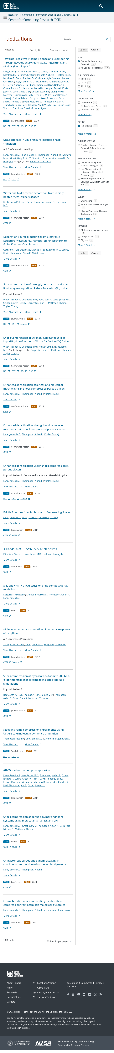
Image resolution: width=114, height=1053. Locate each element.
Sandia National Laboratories (20, 1018)
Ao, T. (28, 158)
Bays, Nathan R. (23, 81)
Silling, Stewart (29, 517)
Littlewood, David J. (48, 517)
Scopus (23, 324)
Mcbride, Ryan (38, 108)
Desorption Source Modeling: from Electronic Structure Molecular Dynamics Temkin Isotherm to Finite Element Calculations (35, 240)
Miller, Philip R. (36, 94)
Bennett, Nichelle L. (46, 74)
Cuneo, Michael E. (50, 71)
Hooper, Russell (53, 88)
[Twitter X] (96, 994)
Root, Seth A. (45, 299)
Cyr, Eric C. (8, 81)
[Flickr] (85, 994)
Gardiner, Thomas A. (36, 84)
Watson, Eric (9, 108)
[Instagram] (74, 994)
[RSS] (102, 994)
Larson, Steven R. (40, 91)
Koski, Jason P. (29, 154)
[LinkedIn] (90, 994)
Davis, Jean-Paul (11, 775)
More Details (32, 114)
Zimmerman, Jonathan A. (57, 738)
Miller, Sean (51, 94)
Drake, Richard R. (42, 81)
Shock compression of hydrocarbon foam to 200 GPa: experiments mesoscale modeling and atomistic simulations (36, 679)
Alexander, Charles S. (57, 782)
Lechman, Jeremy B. (53, 554)
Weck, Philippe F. (12, 299)
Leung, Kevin (57, 91)
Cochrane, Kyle (43, 78)
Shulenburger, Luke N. (15, 302)
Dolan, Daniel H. (36, 785)
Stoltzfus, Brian (40, 158)
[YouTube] (79, 994)
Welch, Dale (50, 104)
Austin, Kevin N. (57, 158)
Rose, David (24, 108)
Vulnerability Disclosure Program (73, 1045)
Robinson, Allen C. (30, 71)
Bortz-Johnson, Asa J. (32, 104)
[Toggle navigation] (5, 17)
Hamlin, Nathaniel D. (33, 88)
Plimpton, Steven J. (13, 554)
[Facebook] (68, 994)
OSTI (14, 126)
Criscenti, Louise (60, 78)
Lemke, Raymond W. (13, 782)
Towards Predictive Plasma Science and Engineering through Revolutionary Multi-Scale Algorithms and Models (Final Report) (36, 62)
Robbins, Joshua (55, 778)
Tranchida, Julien (12, 104)
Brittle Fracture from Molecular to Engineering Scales (37, 512)
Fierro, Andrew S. (15, 84)
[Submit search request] (107, 39)
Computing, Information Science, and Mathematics (48, 14)
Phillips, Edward (21, 98)
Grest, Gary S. (17, 158)
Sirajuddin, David (56, 98)
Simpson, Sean (38, 98)
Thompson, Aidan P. (53, 101)
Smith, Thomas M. (12, 101)
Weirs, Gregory (23, 778)
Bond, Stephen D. (25, 78)
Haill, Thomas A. (26, 694)
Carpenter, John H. (37, 302)
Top (106, 1049)
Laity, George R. (11, 71)
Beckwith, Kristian (26, 74)
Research (13, 14)
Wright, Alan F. (39, 253)
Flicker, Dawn (39, 778)
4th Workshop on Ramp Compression (26, 770)
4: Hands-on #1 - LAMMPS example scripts (30, 548)
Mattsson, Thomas (58, 302)
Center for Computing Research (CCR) (34, 20)
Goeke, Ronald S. (12, 88)
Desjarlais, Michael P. (31, 249)
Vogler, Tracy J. (11, 306)
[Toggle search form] (101, 6)
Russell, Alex (64, 104)
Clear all (96, 49)
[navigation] (38, 50)
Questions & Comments (79, 982)
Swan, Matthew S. (32, 101)
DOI (5, 126)
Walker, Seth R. (46, 346)
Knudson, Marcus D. (40, 161)
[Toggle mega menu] (109, 6)
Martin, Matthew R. (35, 782)
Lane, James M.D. (21, 91)
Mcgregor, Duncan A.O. (15, 94)
